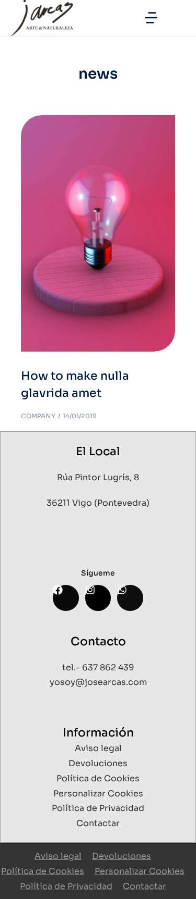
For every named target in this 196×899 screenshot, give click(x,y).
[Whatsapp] (130, 597)
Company (38, 416)
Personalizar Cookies (140, 871)
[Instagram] (98, 597)
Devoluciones (121, 856)
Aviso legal (58, 856)
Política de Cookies (42, 871)
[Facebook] (65, 597)
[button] (151, 17)
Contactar (144, 886)
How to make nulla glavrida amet (75, 384)
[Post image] (98, 233)
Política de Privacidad (66, 886)
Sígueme (98, 573)
